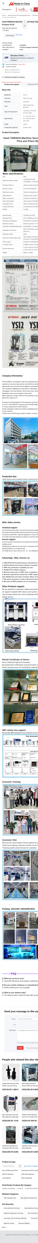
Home (4, 15)
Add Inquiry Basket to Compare (14, 77)
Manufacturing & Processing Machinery (19, 15)
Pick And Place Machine (9, 17)
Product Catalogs (32, 1166)
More (4, 1227)
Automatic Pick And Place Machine (15, 1218)
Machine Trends (9, 1223)
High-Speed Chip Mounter (28, 1198)
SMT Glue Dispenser (27, 1174)
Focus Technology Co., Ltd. (27, 1234)
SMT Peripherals (26, 1178)
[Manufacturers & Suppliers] (19, 4)
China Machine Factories (12, 1208)
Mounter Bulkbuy (24, 1223)
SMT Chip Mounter (10, 1198)
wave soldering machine (10, 1170)
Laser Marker (6, 1178)
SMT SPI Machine (8, 1174)
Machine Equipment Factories (13, 1213)
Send (20, 1048)
